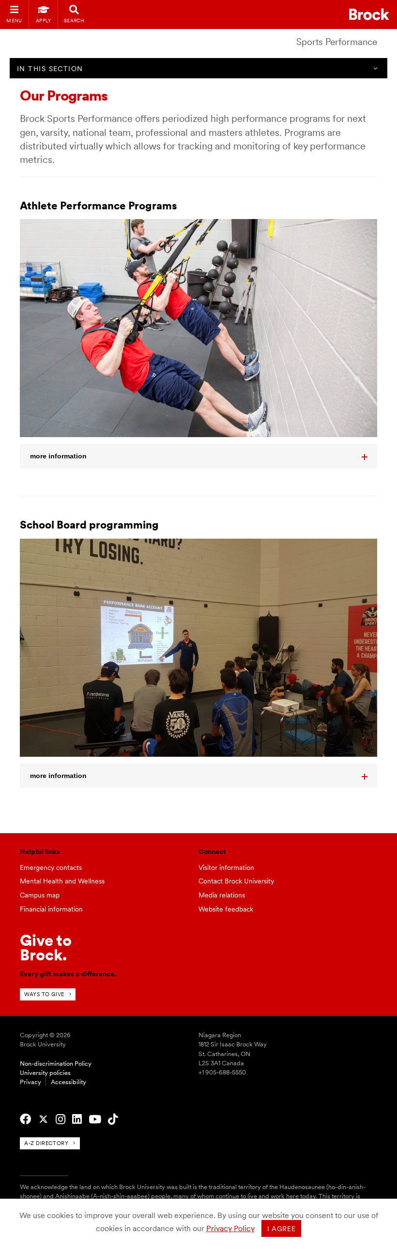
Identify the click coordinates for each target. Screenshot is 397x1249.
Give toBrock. (46, 947)
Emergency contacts (51, 867)
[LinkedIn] (77, 1119)
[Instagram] (60, 1119)
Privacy (30, 1082)
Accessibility (68, 1082)
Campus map (40, 895)
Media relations (221, 895)
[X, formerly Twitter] (43, 1119)
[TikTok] (113, 1119)
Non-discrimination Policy (56, 1063)
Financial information (51, 909)
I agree (281, 1229)
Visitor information (226, 867)
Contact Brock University (236, 881)
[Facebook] (25, 1119)
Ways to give (44, 994)
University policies (45, 1072)
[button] (198, 456)
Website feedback (225, 909)
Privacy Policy (230, 1228)
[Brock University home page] (369, 14)
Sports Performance (336, 41)
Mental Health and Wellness (62, 881)
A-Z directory (46, 1143)
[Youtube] (95, 1119)
